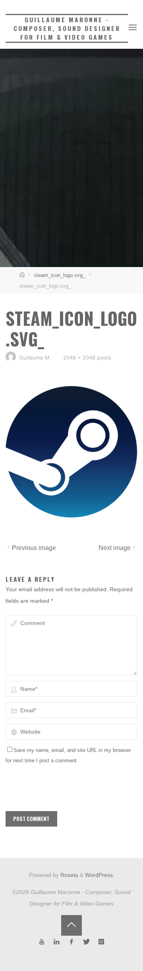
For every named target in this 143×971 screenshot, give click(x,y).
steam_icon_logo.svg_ (59, 275)
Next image (115, 547)
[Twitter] (86, 942)
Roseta (68, 875)
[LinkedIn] (57, 942)
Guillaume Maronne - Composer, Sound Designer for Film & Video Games (67, 28)
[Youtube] (42, 942)
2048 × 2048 (80, 357)
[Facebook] (72, 942)
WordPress (99, 875)
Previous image (34, 547)
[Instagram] (101, 942)
